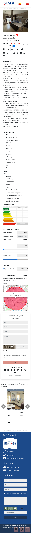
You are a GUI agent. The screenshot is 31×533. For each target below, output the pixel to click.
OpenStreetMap (19, 310)
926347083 (19, 318)
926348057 (12, 318)
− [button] (5, 290)
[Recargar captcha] (4, 350)
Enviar (15, 362)
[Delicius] (18, 53)
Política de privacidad (22, 525)
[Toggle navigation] (27, 3)
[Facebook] (11, 53)
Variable (12, 269)
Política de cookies (6, 527)
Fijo (5, 269)
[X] (14, 53)
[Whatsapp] (24, 53)
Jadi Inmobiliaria (11, 525)
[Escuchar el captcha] (6, 350)
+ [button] (5, 288)
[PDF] (8, 53)
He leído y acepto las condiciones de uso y (15, 356)
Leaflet (13, 310)
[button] (3, 406)
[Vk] (21, 53)
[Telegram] (4, 55)
